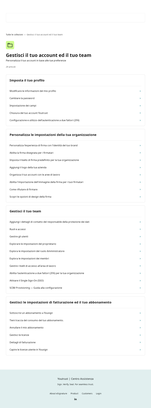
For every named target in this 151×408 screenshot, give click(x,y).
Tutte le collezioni (14, 34)
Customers (87, 393)
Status (124, 5)
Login (115, 5)
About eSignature (58, 393)
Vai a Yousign (102, 5)
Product (74, 393)
